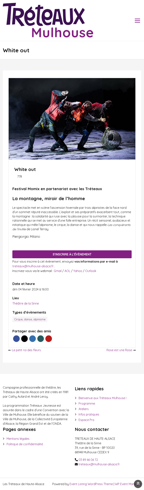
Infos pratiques (89, 414)
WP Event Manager (128, 484)
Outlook (90, 271)
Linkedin (32, 338)
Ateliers (84, 409)
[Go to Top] (138, 484)
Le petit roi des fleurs (26, 350)
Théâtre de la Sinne (25, 303)
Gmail (58, 271)
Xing (40, 338)
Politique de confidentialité (25, 444)
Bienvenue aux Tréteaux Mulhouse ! (102, 398)
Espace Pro (86, 420)
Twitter (24, 338)
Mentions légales (18, 439)
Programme (87, 403)
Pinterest (48, 338)
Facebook (16, 338)
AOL (67, 271)
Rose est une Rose (119, 350)
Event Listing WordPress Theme (92, 484)
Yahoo (78, 271)
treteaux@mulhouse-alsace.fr (33, 266)
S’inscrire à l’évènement (72, 254)
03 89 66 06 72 (88, 460)
